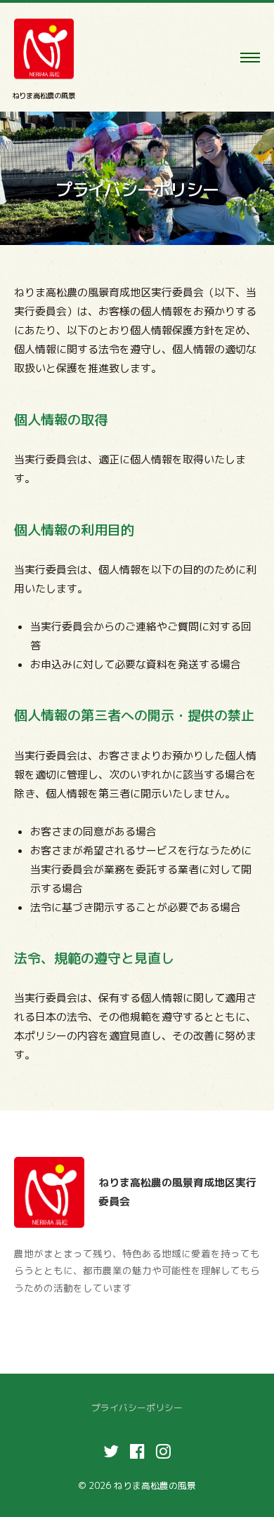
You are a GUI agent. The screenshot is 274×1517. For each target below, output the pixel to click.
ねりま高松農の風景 (43, 95)
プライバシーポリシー (137, 1407)
